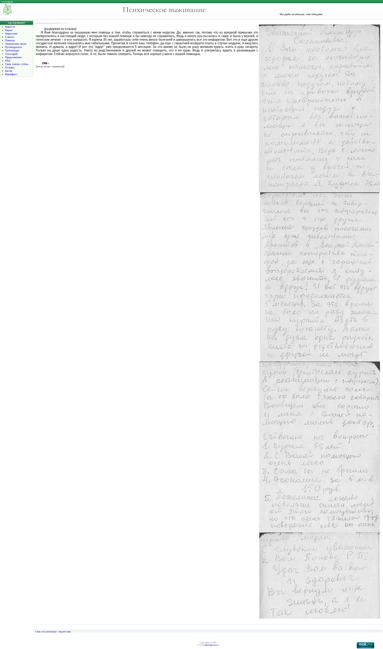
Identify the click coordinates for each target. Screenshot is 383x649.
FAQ (7, 60)
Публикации (12, 50)
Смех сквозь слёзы (16, 64)
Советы (9, 37)
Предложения (13, 57)
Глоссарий (11, 53)
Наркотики (11, 33)
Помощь (10, 40)
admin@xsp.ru (211, 645)
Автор (8, 70)
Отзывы (9, 67)
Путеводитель (13, 47)
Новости (10, 26)
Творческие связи (15, 43)
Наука (8, 30)
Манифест (11, 74)
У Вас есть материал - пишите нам (53, 631)
